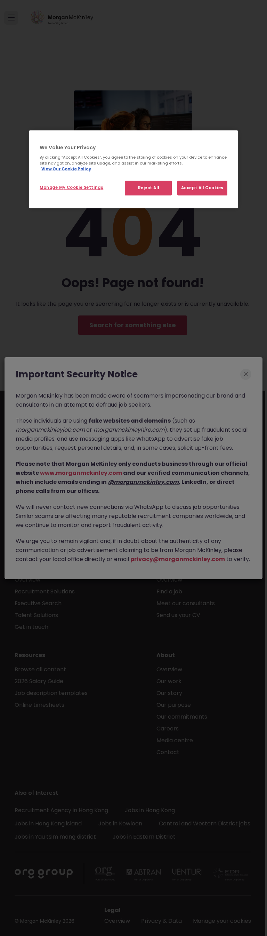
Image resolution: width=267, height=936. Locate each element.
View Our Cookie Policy (66, 169)
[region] (133, 169)
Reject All (148, 188)
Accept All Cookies (202, 188)
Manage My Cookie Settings (71, 187)
